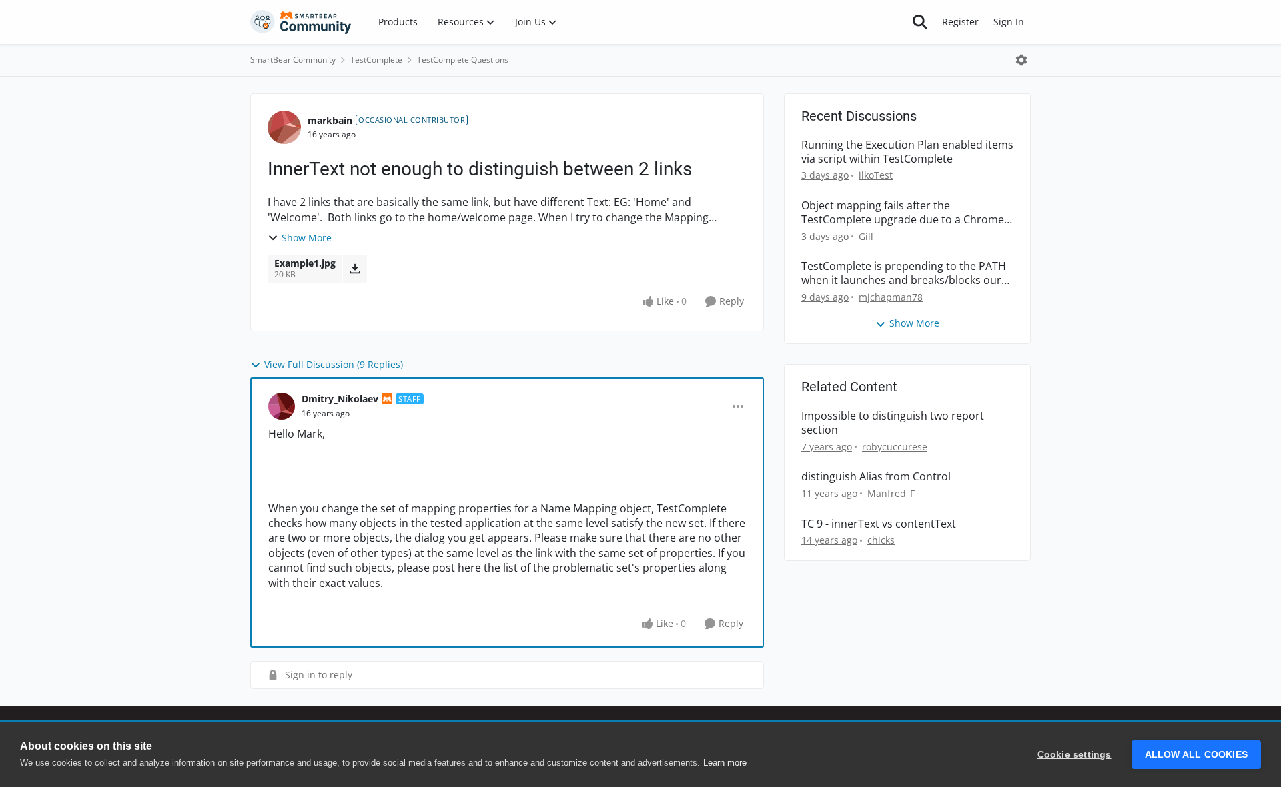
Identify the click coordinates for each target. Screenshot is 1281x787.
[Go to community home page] (301, 22)
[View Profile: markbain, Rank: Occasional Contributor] (284, 127)
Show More (307, 237)
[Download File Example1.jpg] (354, 269)
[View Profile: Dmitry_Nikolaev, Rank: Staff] (281, 406)
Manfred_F (891, 493)
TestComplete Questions (462, 59)
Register (960, 21)
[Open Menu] (1021, 60)
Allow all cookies (1196, 755)
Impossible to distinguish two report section (892, 423)
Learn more (725, 763)
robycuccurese (894, 446)
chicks (881, 540)
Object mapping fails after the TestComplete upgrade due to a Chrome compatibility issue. (902, 213)
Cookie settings (1074, 755)
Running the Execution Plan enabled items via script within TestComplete (907, 152)
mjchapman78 (891, 297)
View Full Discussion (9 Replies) (333, 364)
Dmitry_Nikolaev (340, 398)
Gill (866, 236)
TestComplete (376, 59)
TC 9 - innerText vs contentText (878, 524)
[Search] (920, 22)
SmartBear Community (293, 59)
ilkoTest (876, 175)
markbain (330, 120)
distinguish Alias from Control (876, 477)
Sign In (1008, 21)
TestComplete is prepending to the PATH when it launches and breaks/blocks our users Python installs (903, 273)
